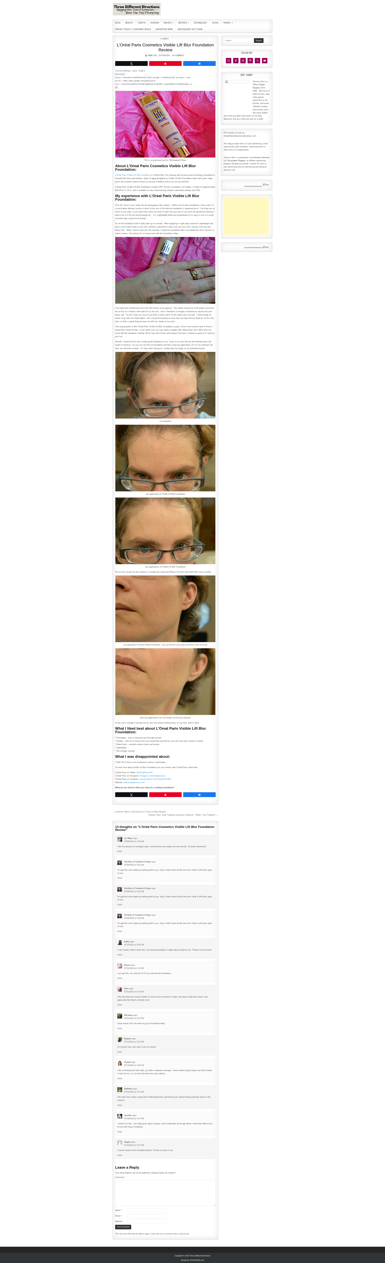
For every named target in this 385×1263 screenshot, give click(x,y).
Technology (200, 23)
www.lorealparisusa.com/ (134, 782)
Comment (120, 1177)
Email (118, 1216)
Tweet (117, 71)
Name (118, 1210)
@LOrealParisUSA (145, 772)
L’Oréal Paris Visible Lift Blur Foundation (132, 175)
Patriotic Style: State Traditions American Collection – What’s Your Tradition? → (183, 815)
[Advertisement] (246, 216)
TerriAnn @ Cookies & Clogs (137, 862)
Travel (227, 23)
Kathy (126, 941)
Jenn (126, 988)
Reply (119, 851)
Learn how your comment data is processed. (170, 1234)
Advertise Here (164, 29)
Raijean (127, 1038)
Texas (215, 23)
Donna (127, 965)
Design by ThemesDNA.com (192, 1260)
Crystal (127, 1062)
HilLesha (128, 1015)
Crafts (142, 23)
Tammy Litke (152, 55)
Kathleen (128, 1089)
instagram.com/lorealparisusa (152, 776)
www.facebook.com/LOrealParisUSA (155, 779)
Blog (118, 23)
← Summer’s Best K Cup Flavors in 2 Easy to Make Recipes (139, 812)
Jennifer (128, 1115)
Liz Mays (128, 838)
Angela (127, 1142)
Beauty (129, 23)
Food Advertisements (252, 186)
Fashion (154, 23)
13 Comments (179, 55)
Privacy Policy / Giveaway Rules (133, 29)
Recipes (182, 23)
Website (118, 1221)
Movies (167, 23)
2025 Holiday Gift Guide (190, 29)
